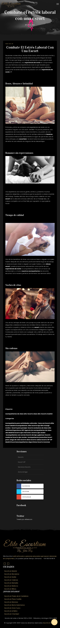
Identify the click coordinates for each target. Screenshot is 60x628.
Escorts (20, 457)
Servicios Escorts (24, 467)
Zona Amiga (23, 472)
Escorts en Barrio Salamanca (14, 605)
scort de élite (29, 130)
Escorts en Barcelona (11, 574)
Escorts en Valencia (11, 580)
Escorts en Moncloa (11, 602)
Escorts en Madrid (10, 571)
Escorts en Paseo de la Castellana (16, 596)
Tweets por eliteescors (24, 519)
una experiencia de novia (35, 127)
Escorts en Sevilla (10, 577)
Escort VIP (21, 462)
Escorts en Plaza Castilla (12, 599)
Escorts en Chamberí (11, 614)
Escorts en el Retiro (10, 611)
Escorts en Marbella (11, 583)
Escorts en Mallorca (11, 586)
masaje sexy (42, 199)
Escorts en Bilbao (10, 589)
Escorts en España (49, 623)
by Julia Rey (30, 24)
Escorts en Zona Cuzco (12, 608)
